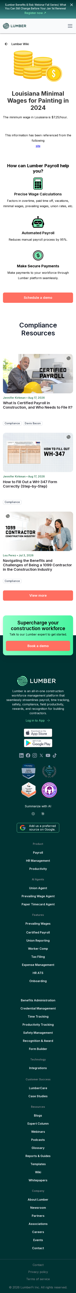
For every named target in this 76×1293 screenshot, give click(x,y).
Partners (38, 1216)
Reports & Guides (38, 1156)
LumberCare (38, 1088)
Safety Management (38, 1033)
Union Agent (38, 888)
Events (38, 1240)
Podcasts (38, 1140)
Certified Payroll (38, 932)
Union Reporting (38, 940)
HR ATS (38, 973)
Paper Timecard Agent (38, 904)
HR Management (38, 860)
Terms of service (38, 1279)
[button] (69, 26)
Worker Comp (38, 948)
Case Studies (38, 1096)
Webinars (38, 1131)
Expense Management (38, 965)
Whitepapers (38, 1180)
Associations (38, 1224)
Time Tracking (38, 1016)
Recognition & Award (38, 1041)
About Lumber (38, 1199)
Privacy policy (38, 1272)
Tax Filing (38, 957)
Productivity (38, 869)
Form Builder (38, 1049)
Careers (38, 1232)
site (38, 146)
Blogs (38, 1115)
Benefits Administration (38, 1000)
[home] (16, 26)
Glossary (38, 1148)
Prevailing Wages (38, 923)
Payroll (38, 852)
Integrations (38, 1068)
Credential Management (38, 1008)
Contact (38, 1248)
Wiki (38, 1172)
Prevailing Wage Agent (38, 896)
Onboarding (38, 981)
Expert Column (38, 1123)
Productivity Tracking (38, 1024)
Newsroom (38, 1207)
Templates (38, 1164)
